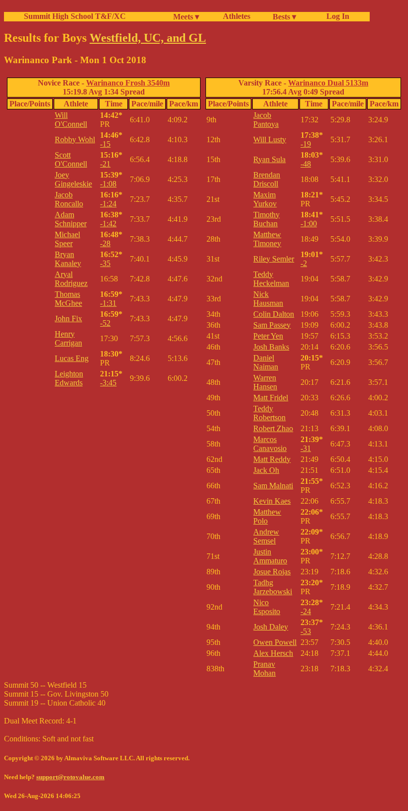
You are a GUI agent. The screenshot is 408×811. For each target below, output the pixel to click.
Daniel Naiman (265, 362)
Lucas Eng (72, 358)
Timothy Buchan (266, 219)
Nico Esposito (266, 607)
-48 (306, 164)
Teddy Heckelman (271, 278)
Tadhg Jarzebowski (272, 587)
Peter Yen (268, 336)
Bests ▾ (284, 16)
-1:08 (108, 184)
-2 (304, 263)
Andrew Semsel (266, 536)
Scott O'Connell (71, 159)
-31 (306, 448)
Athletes (236, 16)
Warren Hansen (265, 382)
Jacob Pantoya (266, 119)
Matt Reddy (272, 459)
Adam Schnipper (71, 219)
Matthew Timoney (267, 239)
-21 (105, 164)
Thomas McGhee (68, 298)
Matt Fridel (270, 397)
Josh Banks (271, 347)
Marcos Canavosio (270, 443)
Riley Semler (273, 259)
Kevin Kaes (272, 501)
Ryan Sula (269, 159)
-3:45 (108, 382)
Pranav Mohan (264, 668)
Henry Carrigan (68, 338)
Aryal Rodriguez (71, 278)
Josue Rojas (272, 571)
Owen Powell (275, 642)
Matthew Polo (267, 516)
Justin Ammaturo (270, 556)
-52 (105, 323)
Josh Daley (270, 627)
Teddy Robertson (269, 413)
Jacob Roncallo (69, 199)
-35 (105, 263)
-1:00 (309, 223)
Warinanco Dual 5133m (328, 83)
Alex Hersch (273, 653)
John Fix (68, 318)
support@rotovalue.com (70, 777)
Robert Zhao (273, 428)
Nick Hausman (268, 298)
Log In (335, 16)
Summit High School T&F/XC (75, 16)
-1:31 (108, 303)
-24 (306, 611)
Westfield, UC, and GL (148, 37)
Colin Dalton (273, 314)
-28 (105, 243)
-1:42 (108, 223)
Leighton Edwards (69, 378)
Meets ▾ (186, 16)
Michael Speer (67, 239)
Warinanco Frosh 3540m (128, 83)
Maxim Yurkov (265, 199)
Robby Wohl (75, 139)
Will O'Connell (71, 119)
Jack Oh (266, 470)
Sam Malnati (273, 485)
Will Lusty (269, 139)
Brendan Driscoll (266, 179)
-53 (306, 631)
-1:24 (108, 203)
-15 (105, 144)
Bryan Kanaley (68, 259)
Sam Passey (272, 325)
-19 (306, 144)
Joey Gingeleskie (73, 179)
